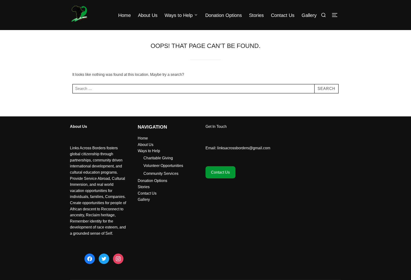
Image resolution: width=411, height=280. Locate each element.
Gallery (309, 15)
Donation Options (223, 15)
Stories (256, 15)
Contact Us (282, 15)
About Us (147, 15)
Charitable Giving (158, 158)
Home (124, 15)
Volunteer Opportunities (163, 166)
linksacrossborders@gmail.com (243, 148)
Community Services (160, 173)
